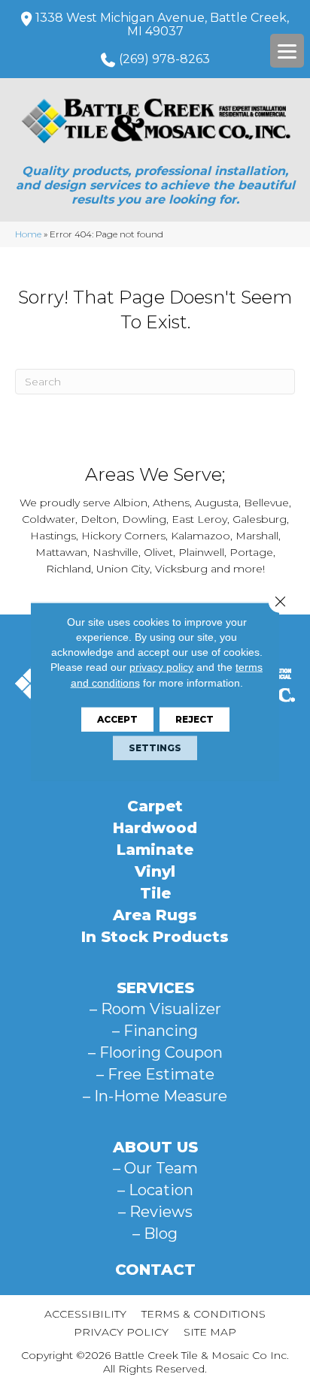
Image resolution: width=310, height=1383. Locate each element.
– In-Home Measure (155, 1096)
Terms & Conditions (203, 1314)
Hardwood (155, 828)
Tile (155, 893)
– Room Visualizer (155, 1009)
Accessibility (85, 1314)
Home (28, 234)
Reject (194, 719)
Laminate (155, 850)
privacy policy (161, 667)
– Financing (155, 1031)
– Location (155, 1190)
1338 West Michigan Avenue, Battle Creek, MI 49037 (162, 24)
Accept (117, 719)
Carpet (155, 806)
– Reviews (155, 1212)
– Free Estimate (155, 1074)
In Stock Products (155, 937)
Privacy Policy (121, 1332)
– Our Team (155, 1168)
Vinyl (155, 871)
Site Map (210, 1332)
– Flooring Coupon (155, 1052)
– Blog (155, 1233)
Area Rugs (155, 915)
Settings (155, 747)
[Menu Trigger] (287, 51)
